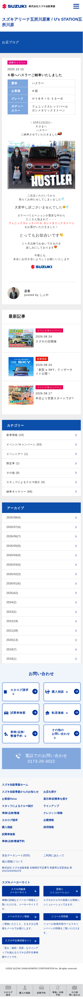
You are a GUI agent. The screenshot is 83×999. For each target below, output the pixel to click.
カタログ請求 (10, 820)
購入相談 (7, 827)
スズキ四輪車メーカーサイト (18, 891)
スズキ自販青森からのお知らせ (20, 791)
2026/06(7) (13, 536)
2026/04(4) (13, 555)
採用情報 (48, 827)
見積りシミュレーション (59, 891)
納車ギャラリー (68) (19, 491)
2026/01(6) (13, 583)
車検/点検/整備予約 (13, 841)
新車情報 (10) (15, 434)
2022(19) (12, 621)
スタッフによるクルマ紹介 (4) (25, 482)
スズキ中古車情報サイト (18, 940)
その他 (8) (12, 472)
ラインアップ (51, 805)
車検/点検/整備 (10, 812)
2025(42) (12, 593)
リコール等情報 (59, 916)
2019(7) (11, 649)
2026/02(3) (13, 574)
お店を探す (49, 791)
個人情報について (12, 861)
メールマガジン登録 (18, 916)
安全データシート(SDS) (16, 855)
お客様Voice (9, 798)
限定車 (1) (12, 463)
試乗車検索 (8, 834)
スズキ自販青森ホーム (15, 784)
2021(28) (12, 630)
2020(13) (12, 639)
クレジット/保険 (53, 812)
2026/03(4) (13, 564)
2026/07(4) (13, 527)
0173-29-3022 (41, 761)
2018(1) (11, 658)
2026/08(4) (13, 517)
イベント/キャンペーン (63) (24, 444)
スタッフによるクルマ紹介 (17, 805)
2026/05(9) (13, 545)
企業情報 (48, 820)
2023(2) (11, 611)
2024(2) (11, 602)
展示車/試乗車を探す (55, 798)
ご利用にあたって (53, 855)
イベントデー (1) (17, 453)
